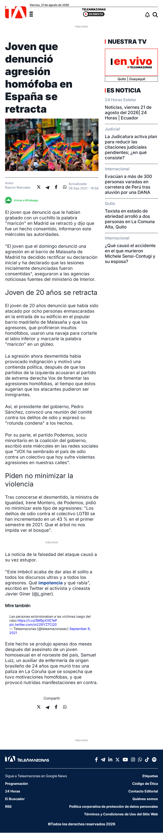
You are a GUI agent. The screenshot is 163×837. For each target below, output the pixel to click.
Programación (16, 783)
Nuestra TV (127, 41)
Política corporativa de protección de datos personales (113, 806)
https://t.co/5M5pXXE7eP (37, 620)
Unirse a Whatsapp (26, 200)
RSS (8, 806)
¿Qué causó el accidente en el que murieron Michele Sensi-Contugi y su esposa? (130, 253)
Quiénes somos (145, 799)
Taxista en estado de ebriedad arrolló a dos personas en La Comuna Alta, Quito (130, 219)
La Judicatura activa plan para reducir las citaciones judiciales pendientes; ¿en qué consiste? (131, 147)
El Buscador (15, 799)
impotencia (50, 582)
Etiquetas (150, 776)
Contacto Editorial (143, 791)
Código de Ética (145, 783)
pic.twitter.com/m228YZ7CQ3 (33, 624)
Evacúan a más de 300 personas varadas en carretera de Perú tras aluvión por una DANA (128, 184)
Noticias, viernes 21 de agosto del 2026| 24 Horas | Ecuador (128, 112)
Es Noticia (124, 90)
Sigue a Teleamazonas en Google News (36, 776)
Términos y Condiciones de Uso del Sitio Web (121, 814)
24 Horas (12, 791)
